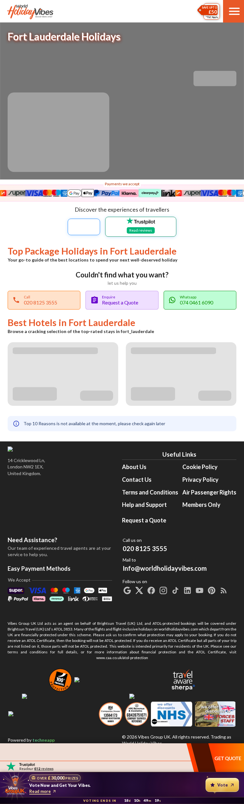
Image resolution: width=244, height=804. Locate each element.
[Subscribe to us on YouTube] (199, 590)
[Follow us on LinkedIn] (187, 590)
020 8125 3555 (145, 548)
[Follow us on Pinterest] (211, 590)
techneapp (43, 740)
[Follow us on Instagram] (163, 590)
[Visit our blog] (223, 590)
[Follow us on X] (139, 590)
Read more (40, 791)
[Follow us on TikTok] (175, 590)
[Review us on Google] (127, 590)
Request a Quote (144, 520)
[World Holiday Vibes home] (30, 11)
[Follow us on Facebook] (151, 590)
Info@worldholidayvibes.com (165, 564)
